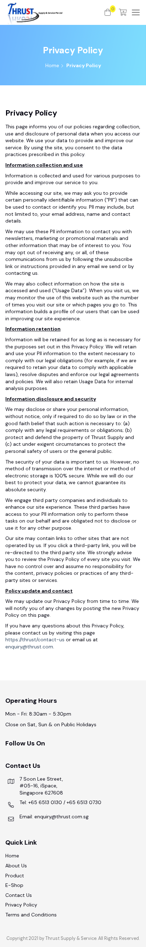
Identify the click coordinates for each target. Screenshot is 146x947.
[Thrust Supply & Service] (55, 12)
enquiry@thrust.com (29, 646)
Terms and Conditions (31, 914)
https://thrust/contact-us (34, 639)
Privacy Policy (21, 904)
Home (52, 65)
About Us (16, 865)
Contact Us (18, 895)
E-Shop (14, 885)
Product (14, 875)
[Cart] (123, 12)
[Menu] (136, 12)
